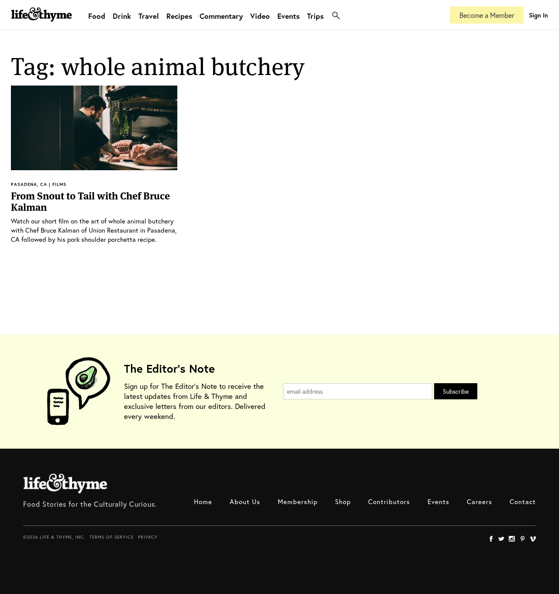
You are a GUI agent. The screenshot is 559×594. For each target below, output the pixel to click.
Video (260, 16)
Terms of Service (112, 537)
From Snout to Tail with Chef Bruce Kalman (90, 201)
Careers (479, 501)
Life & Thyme (65, 483)
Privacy (148, 537)
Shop (343, 501)
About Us (245, 501)
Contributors (389, 501)
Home (203, 501)
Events (288, 16)
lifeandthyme (41, 24)
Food (96, 16)
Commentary (221, 16)
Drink (122, 16)
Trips (315, 16)
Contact (523, 501)
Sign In (538, 15)
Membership (297, 501)
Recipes (179, 16)
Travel (148, 16)
